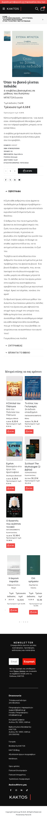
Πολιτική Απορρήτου (17, 774)
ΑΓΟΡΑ (29, 171)
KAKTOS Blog (14, 750)
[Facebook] (11, 790)
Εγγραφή (29, 661)
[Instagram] (16, 790)
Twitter (10, 180)
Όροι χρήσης (14, 766)
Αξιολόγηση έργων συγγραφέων (22, 754)
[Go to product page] (14, 388)
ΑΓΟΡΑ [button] (12, 431)
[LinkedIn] (22, 790)
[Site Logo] (14, 9)
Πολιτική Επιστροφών (18, 770)
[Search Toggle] (37, 8)
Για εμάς (12, 741)
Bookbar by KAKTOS (17, 746)
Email (19, 180)
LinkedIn (15, 180)
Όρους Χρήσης (20, 671)
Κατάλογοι (13, 758)
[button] (5, 9)
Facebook (6, 180)
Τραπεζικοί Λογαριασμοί (19, 779)
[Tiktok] (27, 790)
